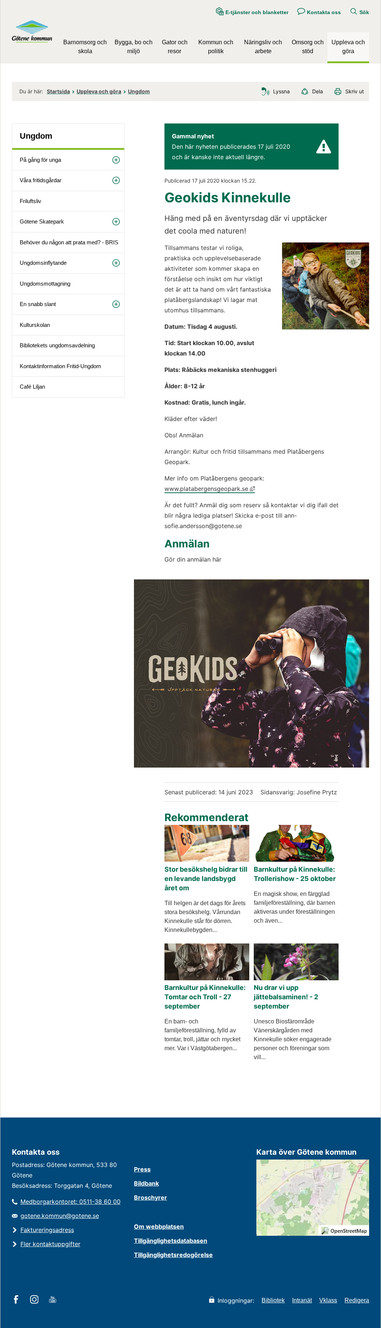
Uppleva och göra (348, 46)
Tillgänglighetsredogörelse (173, 1254)
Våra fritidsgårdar (40, 180)
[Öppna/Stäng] (116, 160)
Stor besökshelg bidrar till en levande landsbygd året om (205, 878)
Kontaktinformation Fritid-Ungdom (60, 366)
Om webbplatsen (159, 1226)
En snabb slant (38, 304)
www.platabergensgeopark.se (209, 488)
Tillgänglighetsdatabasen (170, 1240)
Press (142, 1169)
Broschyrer (150, 1197)
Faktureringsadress (47, 1230)
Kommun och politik (215, 46)
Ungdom (139, 91)
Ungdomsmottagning (45, 283)
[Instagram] (35, 1300)
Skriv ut (354, 91)
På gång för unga (40, 160)
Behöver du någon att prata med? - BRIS (69, 242)
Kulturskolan (35, 325)
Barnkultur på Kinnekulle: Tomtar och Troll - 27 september (205, 997)
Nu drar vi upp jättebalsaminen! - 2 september (286, 997)
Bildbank (146, 1183)
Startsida (58, 91)
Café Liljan (32, 386)
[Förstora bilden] (325, 327)
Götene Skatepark (42, 221)
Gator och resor (175, 46)
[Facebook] (17, 1300)
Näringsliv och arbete (263, 46)
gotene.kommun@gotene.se (59, 1215)
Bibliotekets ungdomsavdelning (57, 345)
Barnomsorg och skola (85, 46)
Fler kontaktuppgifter (50, 1244)
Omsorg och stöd (308, 46)
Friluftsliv (30, 201)
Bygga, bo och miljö (134, 46)
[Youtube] (53, 1300)
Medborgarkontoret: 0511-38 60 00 (70, 1201)
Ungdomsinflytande (43, 263)
